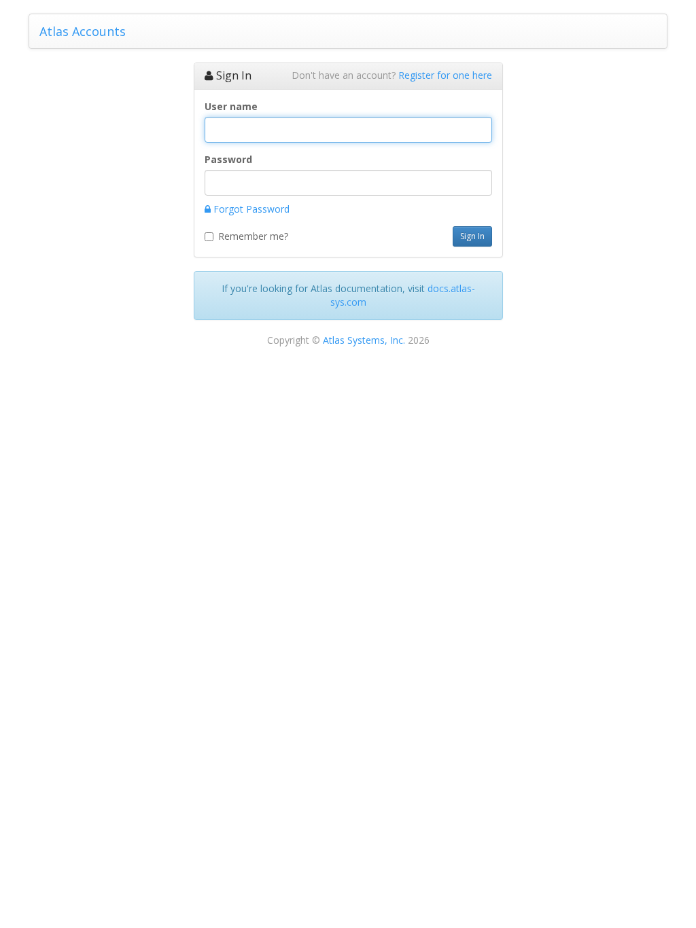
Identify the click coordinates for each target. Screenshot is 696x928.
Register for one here (445, 75)
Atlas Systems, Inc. (364, 340)
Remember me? (253, 236)
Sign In (472, 236)
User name (231, 106)
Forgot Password (250, 208)
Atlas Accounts (82, 31)
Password (228, 159)
